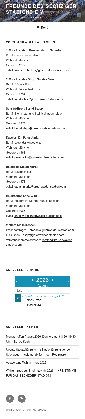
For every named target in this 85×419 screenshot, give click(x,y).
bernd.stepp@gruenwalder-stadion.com (39, 128)
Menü (44, 27)
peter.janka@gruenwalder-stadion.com (39, 157)
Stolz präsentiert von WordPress (26, 409)
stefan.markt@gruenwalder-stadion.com (40, 186)
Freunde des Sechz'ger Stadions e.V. (41, 9)
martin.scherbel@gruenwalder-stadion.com (43, 70)
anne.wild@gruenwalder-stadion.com (38, 215)
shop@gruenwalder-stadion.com (43, 235)
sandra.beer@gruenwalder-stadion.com (39, 99)
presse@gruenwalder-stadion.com (52, 230)
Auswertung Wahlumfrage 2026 (26, 362)
